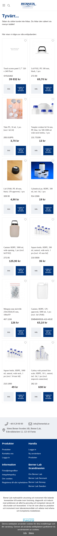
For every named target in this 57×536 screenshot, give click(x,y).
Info (8, 89)
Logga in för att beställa (21, 88)
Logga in (6, 458)
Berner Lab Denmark (37, 478)
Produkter (6, 450)
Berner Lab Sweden (37, 486)
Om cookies (7, 479)
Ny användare (34, 454)
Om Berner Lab (35, 474)
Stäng (31, 533)
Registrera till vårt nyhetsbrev (15, 482)
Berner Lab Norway (37, 482)
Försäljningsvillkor (10, 471)
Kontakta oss (7, 454)
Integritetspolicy (9, 475)
